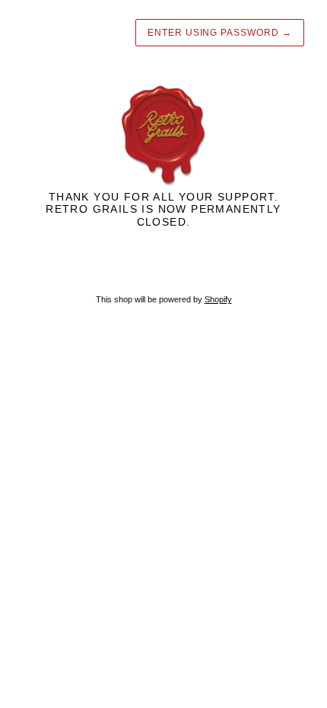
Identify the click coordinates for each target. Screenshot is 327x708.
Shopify (218, 299)
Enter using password (220, 32)
